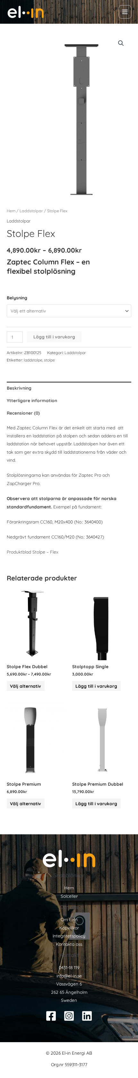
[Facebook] (51, 1016)
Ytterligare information (32, 400)
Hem (11, 210)
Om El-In (69, 919)
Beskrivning (19, 388)
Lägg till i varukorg (54, 336)
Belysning (17, 297)
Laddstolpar (31, 210)
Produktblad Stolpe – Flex (32, 552)
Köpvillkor (69, 927)
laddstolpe (33, 360)
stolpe (49, 360)
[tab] (69, 388)
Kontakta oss (69, 944)
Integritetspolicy (69, 935)
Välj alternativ (25, 686)
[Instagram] (69, 1016)
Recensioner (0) (23, 413)
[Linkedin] (87, 1016)
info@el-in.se (69, 975)
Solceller (69, 896)
